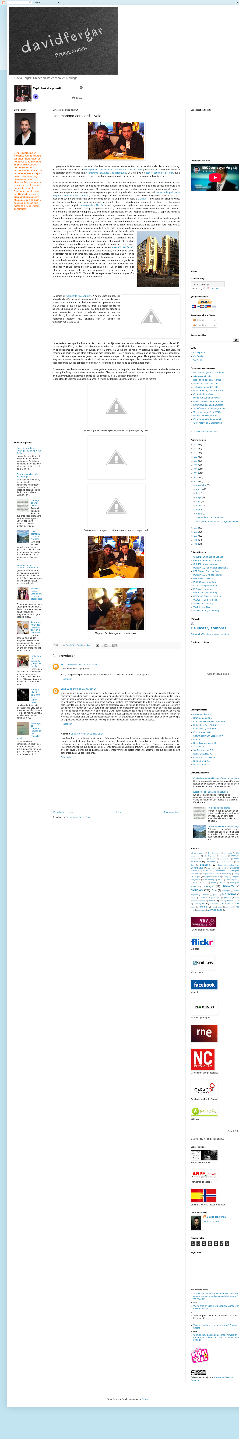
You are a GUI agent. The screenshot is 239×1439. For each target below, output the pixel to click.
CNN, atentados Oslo (203, 394)
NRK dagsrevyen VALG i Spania (208, 372)
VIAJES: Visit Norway (203, 603)
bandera (194, 859)
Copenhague (197, 868)
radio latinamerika (198, 901)
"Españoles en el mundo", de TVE (209, 408)
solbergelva (199, 903)
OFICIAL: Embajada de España (208, 557)
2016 (196, 469)
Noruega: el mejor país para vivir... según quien (35, 696)
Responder (66, 679)
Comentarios (201, 325)
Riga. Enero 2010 (201, 761)
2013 (196, 481)
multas (213, 883)
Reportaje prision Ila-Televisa (207, 380)
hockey (225, 877)
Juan (63, 689)
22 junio (228, 853)
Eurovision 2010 (201, 764)
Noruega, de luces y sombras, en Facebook (27, 566)
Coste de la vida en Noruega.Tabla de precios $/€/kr (29, 450)
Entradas (199, 320)
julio (198, 493)
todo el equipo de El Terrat (159, 172)
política (193, 898)
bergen (213, 859)
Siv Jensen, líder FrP (203, 750)
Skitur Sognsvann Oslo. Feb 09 (208, 736)
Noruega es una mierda (35, 503)
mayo (199, 497)
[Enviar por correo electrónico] (103, 645)
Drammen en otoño (202, 718)
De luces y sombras (208, 628)
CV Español (199, 352)
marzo (199, 505)
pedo (215, 895)
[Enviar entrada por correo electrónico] (97, 645)
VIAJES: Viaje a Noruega (205, 600)
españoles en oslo (211, 874)
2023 (196, 448)
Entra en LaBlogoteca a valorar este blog (210, 634)
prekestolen (216, 898)
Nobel (193, 886)
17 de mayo (214, 853)
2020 (196, 457)
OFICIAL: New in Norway (205, 564)
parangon (226, 891)
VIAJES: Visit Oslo (201, 607)
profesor (227, 898)
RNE (210, 900)
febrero (200, 510)
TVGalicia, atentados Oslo (205, 387)
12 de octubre (197, 853)
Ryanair (229, 901)
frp (230, 874)
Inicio (118, 812)
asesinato (223, 856)
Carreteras (210, 862)
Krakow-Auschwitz (202, 732)
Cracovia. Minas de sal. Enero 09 (209, 721)
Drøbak (196, 739)
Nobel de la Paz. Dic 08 (204, 725)
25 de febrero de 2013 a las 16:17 (87, 734)
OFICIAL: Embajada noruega (207, 560)
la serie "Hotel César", (122, 247)
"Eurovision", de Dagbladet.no (207, 423)
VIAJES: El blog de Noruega (206, 610)
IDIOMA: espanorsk (202, 589)
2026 (196, 444)
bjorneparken (225, 859)
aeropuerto (195, 856)
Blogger (145, 1399)
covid (224, 868)
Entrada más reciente (63, 812)
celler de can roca (226, 862)
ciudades (205, 864)
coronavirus (212, 868)
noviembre (201, 485)
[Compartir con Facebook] (113, 645)
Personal (229, 894)
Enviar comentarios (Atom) (78, 817)
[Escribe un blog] (106, 645)
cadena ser (196, 861)
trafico (193, 907)
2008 (196, 544)
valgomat (229, 907)
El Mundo (207, 871)
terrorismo (214, 904)
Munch (223, 883)
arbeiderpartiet (209, 856)
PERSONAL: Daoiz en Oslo (206, 571)
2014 (196, 477)
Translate (214, 288)
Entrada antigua (171, 812)
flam (224, 874)
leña (205, 883)
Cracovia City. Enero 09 (204, 728)
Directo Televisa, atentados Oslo (208, 401)
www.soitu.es (215, 909)
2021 (196, 452)
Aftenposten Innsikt (202, 376)
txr (214, 907)
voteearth (201, 910)
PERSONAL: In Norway (204, 578)
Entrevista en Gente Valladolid (207, 419)
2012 (196, 528)
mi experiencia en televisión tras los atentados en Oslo (113, 169)
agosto (199, 489)
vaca (220, 907)
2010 (196, 536)
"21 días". (142, 198)
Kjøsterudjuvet (231, 880)
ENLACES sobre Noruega (205, 592)
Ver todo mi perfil (211, 1221)
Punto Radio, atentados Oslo (207, 398)
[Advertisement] (81, 848)
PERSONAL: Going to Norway (207, 575)
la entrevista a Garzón (92, 205)
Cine (192, 865)
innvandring (209, 880)
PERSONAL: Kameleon (204, 582)
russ (221, 901)
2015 (196, 473)
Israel (220, 880)
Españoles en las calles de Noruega (28, 475)
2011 (196, 532)
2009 (196, 540)
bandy (203, 859)
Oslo (214, 890)
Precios (203, 897)
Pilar (63, 664)
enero (199, 514)
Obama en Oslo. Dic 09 (204, 757)
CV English (198, 356)
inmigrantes (196, 880)
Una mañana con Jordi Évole (210, 517)
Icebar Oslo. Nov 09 (202, 754)
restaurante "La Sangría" (78, 296)
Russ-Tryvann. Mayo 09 (204, 743)
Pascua (206, 895)
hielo (217, 877)
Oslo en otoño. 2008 (203, 714)
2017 (196, 465)
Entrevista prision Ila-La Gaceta (208, 405)
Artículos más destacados (205, 431)
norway (228, 886)
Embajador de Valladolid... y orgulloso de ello (36, 661)
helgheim (208, 877)
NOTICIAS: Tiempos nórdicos (207, 596)
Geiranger (195, 876)
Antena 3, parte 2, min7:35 (205, 383)
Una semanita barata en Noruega (35, 535)
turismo (203, 906)
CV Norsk (197, 360)
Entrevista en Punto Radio (205, 415)
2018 (196, 461)
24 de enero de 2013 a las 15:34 (81, 664)
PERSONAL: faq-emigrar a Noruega (210, 568)
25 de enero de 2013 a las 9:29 (82, 689)
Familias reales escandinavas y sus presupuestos (36, 595)
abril (198, 501)
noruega (208, 886)
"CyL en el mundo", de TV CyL (207, 412)
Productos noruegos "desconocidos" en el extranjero (36, 627)
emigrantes (195, 874)
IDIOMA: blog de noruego (205, 585)
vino (192, 910)
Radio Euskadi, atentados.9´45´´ (208, 390)
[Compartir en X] (109, 645)
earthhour (195, 871)
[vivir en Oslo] (200, 1363)
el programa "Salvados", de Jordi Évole (106, 172)
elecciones (220, 871)
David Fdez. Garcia (216, 1217)
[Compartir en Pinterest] (116, 645)
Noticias (197, 890)
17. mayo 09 (199, 746)
